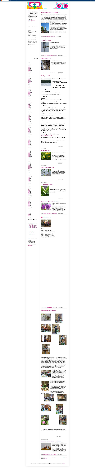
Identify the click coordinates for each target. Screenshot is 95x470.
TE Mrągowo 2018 (45, 75)
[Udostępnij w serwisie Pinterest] (60, 36)
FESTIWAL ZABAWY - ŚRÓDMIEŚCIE (31, 224)
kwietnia (29, 107)
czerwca (29, 95)
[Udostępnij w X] (58, 36)
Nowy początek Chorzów (47, 184)
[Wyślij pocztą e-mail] (56, 36)
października (29, 70)
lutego (29, 66)
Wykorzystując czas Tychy (47, 167)
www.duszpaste (30, 245)
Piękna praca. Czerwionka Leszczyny (50, 201)
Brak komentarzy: (53, 36)
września (29, 71)
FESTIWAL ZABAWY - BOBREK (33, 225)
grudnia (29, 68)
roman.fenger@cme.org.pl (31, 20)
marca (29, 65)
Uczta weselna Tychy (46, 58)
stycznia (29, 67)
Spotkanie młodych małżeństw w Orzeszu (51, 441)
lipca (28, 84)
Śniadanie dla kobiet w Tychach (48, 310)
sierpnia (29, 83)
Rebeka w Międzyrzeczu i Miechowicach (50, 12)
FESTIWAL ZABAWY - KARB (32, 226)
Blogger (64, 463)
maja (28, 96)
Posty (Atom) (45, 458)
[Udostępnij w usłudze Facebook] (59, 36)
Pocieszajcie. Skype (46, 40)
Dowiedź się (29, 238)
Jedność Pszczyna (45, 150)
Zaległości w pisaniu (46, 217)
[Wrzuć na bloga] (57, 36)
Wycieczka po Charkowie (32, 234)
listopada (29, 69)
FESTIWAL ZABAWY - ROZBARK (33, 227)
